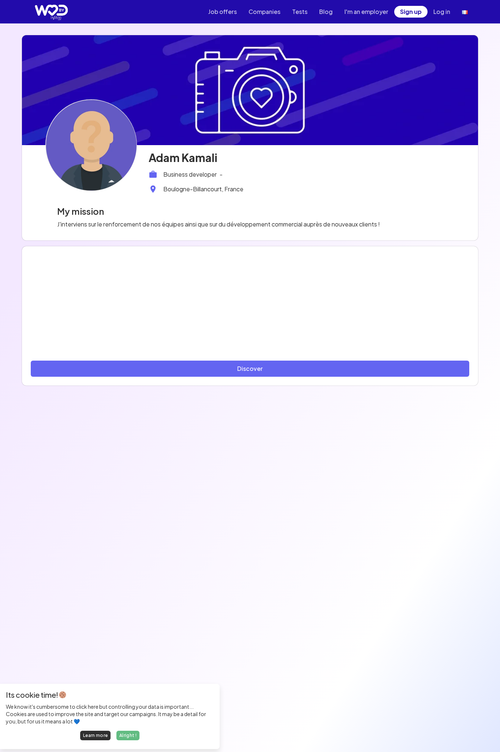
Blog (326, 11)
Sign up (411, 11)
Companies (264, 11)
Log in (441, 11)
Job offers (222, 11)
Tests (299, 11)
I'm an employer (366, 11)
